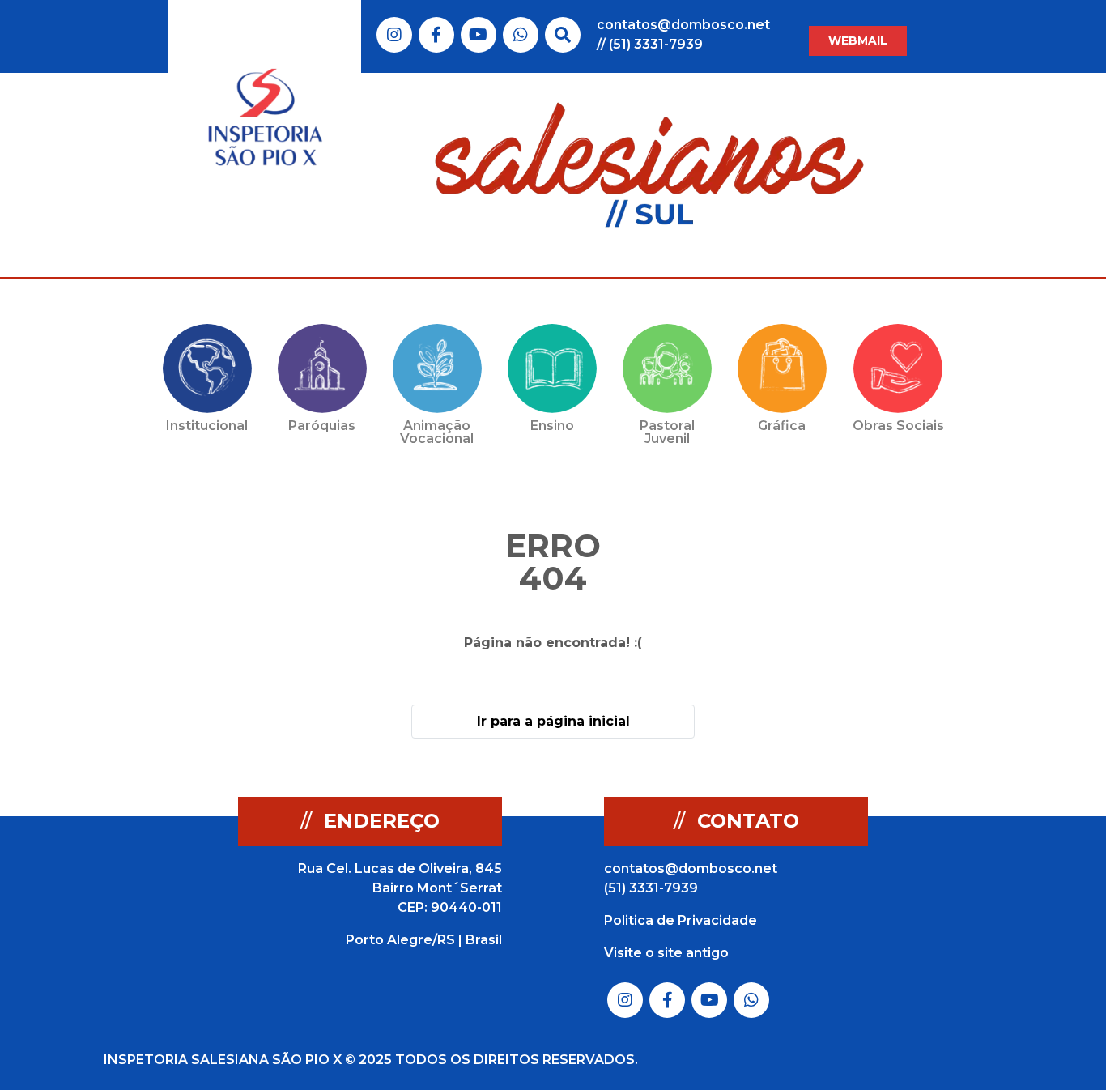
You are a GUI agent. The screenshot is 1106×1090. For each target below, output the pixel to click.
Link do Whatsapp (520, 35)
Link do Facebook (436, 35)
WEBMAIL (857, 40)
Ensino (552, 425)
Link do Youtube (478, 35)
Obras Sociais (898, 425)
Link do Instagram (394, 35)
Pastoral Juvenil (667, 432)
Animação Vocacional (437, 432)
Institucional (207, 425)
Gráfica (782, 425)
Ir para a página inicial (553, 721)
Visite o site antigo (666, 952)
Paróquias (321, 425)
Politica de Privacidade (680, 920)
